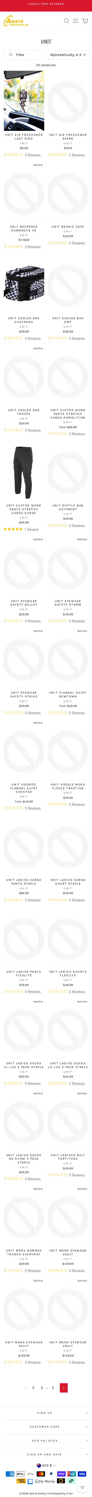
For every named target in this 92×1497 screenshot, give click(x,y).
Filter (19, 55)
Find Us (44, 1412)
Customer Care (45, 1426)
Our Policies (45, 1440)
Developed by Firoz (60, 1493)
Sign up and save (45, 1454)
